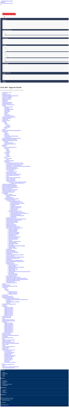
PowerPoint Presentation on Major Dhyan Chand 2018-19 (17, 279)
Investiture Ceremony (8, 353)
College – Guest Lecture (10, 179)
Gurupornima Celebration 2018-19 (12, 258)
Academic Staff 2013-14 (8, 330)
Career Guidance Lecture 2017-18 (12, 175)
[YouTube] (3, 16)
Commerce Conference (8, 142)
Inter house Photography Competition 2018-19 (15, 261)
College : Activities (11, 270)
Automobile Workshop (12, 231)
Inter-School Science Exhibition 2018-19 (13, 220)
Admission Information (7, 29)
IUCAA (7, 176)
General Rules (7, 35)
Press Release (7, 77)
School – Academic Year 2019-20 (14, 201)
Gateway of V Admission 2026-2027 (9, 13)
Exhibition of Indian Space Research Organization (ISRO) (17, 299)
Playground (7, 42)
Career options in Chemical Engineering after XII (11, 138)
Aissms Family (7, 114)
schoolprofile (4, 101)
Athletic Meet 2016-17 (12, 268)
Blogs (4, 80)
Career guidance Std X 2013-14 (12, 168)
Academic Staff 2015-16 (8, 328)
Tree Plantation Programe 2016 (8, 346)
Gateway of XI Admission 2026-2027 (9, 14)
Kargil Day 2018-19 (10, 262)
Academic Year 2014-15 (8, 313)
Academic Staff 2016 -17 (8, 327)
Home (3, 318)
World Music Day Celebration (9, 355)
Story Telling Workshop (13, 239)
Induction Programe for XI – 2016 (8, 190)
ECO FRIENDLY (5, 295)
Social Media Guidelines (9, 28)
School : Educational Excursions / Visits (11, 298)
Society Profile (7, 20)
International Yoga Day (15, 204)
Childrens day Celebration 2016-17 (8, 184)
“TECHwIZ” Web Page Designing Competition (15, 254)
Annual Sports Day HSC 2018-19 (12, 252)
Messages (7, 25)
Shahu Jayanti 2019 (14, 209)
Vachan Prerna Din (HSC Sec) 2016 (8, 117)
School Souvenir (8, 78)
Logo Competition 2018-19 (11, 276)
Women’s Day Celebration (11, 195)
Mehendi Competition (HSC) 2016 (8, 320)
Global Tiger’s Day (7, 351)
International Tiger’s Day (13, 234)
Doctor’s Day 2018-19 (10, 255)
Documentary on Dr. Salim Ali (9, 362)
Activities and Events (7, 72)
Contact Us (4, 305)
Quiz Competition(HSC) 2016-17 (8, 192)
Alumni (3, 12)
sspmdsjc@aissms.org (4, 404)
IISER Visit (6, 141)
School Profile (7, 21)
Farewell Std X (9, 259)
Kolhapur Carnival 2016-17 (7, 188)
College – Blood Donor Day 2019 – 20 (18, 212)
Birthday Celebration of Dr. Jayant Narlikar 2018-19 (16, 218)
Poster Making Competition (16, 214)
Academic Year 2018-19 (6, 99)
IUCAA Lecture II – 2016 (6, 316)
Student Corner (5, 11)
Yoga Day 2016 (5, 119)
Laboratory (7, 40)
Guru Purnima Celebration (9, 352)
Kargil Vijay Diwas (7, 354)
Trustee (3, 129)
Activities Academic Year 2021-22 (8, 319)
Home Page (4, 93)
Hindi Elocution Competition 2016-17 (9, 304)
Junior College (9, 48)
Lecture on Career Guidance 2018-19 (17, 183)
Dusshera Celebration (12, 242)
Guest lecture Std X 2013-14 (11, 171)
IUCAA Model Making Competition (12, 301)
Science (8, 33)
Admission (4, 121)
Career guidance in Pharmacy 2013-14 (13, 174)
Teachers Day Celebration (13, 229)
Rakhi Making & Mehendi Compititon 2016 (10, 95)
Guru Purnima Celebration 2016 (8, 367)
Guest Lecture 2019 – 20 (11, 169)
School (6, 31)
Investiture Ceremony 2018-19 (12, 222)
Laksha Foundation (12, 265)
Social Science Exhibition (9, 356)
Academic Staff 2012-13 (8, 332)
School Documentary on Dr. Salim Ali (17, 203)
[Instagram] (4, 16)
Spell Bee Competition (12, 248)
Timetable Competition (12, 230)
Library (6, 39)
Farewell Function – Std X (13, 269)
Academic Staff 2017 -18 (8, 326)
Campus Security (8, 43)
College (6, 32)
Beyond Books (5, 63)
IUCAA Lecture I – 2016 (6, 92)
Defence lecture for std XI (11, 173)
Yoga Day (10, 240)
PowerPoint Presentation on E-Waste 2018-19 (15, 257)
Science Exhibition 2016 (6, 103)
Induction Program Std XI (13, 264)
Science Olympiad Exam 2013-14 (10, 147)
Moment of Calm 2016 (6, 94)
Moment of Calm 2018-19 (11, 224)
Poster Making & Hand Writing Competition (16, 245)
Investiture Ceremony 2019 (16, 207)
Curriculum (7, 46)
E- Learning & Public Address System (12, 41)
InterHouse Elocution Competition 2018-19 (14, 260)
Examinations (7, 52)
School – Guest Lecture (10, 178)
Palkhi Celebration (11, 235)
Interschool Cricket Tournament (8, 339)
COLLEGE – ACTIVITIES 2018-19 (8, 104)
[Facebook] (2, 16)
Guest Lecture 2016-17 (6, 333)
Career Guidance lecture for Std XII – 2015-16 (14, 164)
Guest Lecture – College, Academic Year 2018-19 (17, 181)
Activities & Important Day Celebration (12, 68)
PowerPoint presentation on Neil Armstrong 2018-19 (16, 278)
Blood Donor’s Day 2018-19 (11, 251)
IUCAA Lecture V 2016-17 (13, 274)
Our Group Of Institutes (9, 27)
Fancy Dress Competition (7, 96)
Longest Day (13, 205)
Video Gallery (7, 79)
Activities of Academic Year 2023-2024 (9, 139)
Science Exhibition (11, 246)
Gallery (4, 73)
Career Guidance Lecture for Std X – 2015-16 (14, 162)
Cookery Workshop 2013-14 (11, 167)
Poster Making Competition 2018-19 (13, 277)
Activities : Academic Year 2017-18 (8, 349)
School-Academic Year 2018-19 (12, 221)
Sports (6, 65)
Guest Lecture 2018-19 (10, 180)
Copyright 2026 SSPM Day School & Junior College (9, 405)
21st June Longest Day (8, 358)
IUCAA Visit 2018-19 (10, 223)
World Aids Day (11, 272)
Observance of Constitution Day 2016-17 (10, 189)
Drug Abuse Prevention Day (13, 233)
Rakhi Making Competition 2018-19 (13, 280)
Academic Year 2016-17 (10, 263)
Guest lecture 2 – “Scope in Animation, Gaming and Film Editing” (18, 166)
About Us (4, 19)
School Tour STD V (14, 208)
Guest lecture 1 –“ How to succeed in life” (14, 165)
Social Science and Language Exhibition (9, 185)
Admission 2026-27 (6, 347)
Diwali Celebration (9, 197)
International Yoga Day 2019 (16, 206)
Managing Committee (9, 23)
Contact (4, 82)
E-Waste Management (10, 250)
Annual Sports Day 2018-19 (11, 282)
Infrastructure (5, 38)
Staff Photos (7, 76)
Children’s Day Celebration (7, 102)
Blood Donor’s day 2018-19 (11, 217)
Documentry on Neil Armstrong (14, 241)
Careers (6, 26)
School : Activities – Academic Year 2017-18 (14, 227)
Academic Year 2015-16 (8, 311)
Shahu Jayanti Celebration (13, 237)
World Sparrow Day (8, 357)
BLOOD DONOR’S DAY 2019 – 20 (17, 202)
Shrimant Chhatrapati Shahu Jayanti (17, 215)
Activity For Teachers (9, 71)
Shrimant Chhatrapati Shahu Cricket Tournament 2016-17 (19, 271)
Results (6, 58)
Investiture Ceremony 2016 (7, 296)
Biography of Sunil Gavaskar (13, 232)
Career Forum (11, 170)
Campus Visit (8, 300)
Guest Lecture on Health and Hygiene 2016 (10, 366)
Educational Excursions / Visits (10, 69)
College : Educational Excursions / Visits (9, 140)
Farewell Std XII (13, 216)
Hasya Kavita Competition (13, 243)
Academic (4, 45)
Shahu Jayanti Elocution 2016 (7, 337)
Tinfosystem (27, 405)
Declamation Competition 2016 (8, 364)
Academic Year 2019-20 (10, 199)
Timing (6, 36)
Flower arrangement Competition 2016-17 (10, 187)
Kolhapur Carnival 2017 (6, 98)
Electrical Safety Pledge (12, 273)
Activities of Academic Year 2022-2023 (9, 186)
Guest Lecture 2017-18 (6, 334)
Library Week (11, 244)
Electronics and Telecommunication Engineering (11, 130)
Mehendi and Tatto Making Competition (16, 267)
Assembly (7, 64)
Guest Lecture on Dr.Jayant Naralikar (13, 177)
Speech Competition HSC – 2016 (8, 342)
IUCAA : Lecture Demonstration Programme (10, 343)
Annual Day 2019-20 (6, 120)
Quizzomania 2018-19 (10, 281)
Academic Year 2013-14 (8, 314)
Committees (7, 24)
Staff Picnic (8, 196)
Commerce (9, 34)
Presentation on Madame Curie (14, 236)
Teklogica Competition (6, 118)
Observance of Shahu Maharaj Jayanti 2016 (10, 335)
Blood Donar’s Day (8, 360)
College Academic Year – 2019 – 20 (14, 211)
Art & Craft (7, 66)
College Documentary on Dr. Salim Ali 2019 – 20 (19, 213)
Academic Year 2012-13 (8, 315)
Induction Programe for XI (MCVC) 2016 (9, 286)
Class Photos (7, 75)
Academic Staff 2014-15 (8, 329)
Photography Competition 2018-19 (13, 226)
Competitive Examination (9, 62)
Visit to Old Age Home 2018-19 (10, 143)
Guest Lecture (7, 70)
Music (7, 290)
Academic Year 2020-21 (8, 323)
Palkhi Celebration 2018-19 (11, 225)
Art (3, 363)
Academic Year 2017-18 (12, 291)
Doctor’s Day (6, 361)
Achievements (5, 287)
